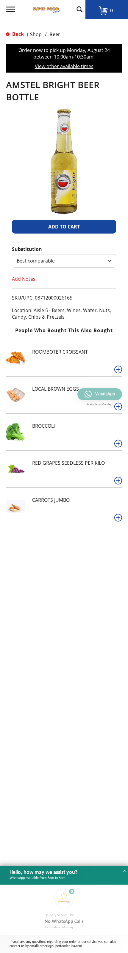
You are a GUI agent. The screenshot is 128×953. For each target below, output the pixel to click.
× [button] (124, 871)
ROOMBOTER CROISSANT (60, 352)
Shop (36, 34)
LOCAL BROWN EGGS (55, 389)
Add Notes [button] (23, 279)
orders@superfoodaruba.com (61, 946)
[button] (64, 227)
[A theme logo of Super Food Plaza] (45, 8)
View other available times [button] (64, 66)
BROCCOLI (43, 426)
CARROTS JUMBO (51, 500)
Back (17, 34)
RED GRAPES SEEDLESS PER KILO (68, 463)
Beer (54, 34)
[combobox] (64, 260)
